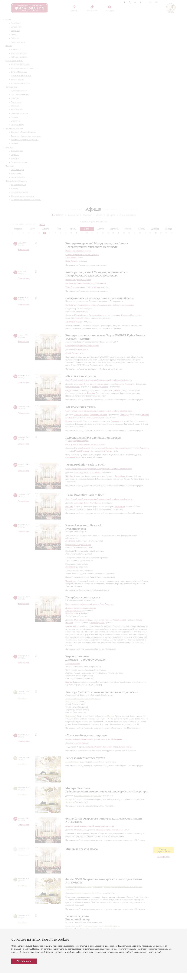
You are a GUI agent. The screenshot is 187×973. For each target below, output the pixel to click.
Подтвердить (24, 961)
